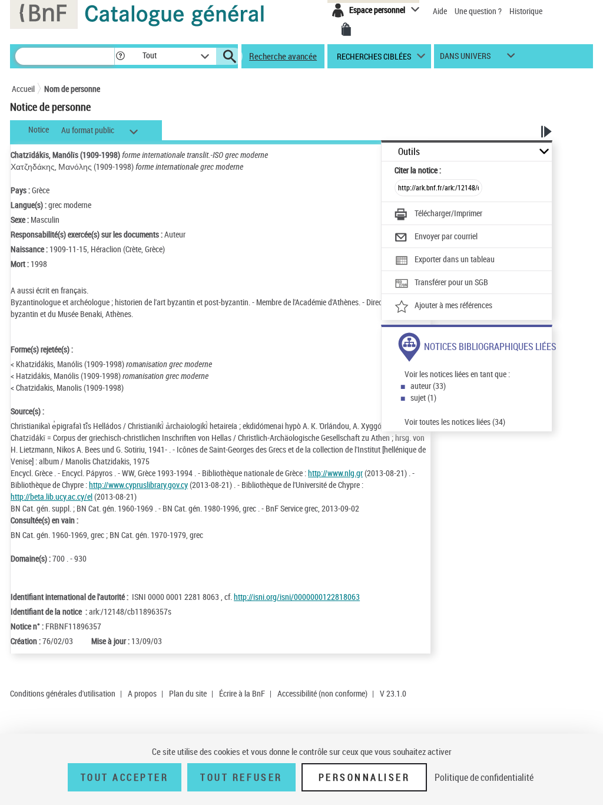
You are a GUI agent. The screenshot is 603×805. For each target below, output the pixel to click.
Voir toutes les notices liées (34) (455, 421)
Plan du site (188, 693)
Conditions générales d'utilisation (62, 693)
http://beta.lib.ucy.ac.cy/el (51, 496)
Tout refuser (241, 777)
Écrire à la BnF (242, 693)
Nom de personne (72, 88)
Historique (525, 11)
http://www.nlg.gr (335, 473)
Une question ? (479, 11)
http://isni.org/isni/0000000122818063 (297, 596)
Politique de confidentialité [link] (484, 777)
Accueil (23, 88)
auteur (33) (428, 385)
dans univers (465, 58)
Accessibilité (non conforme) (322, 693)
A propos (142, 693)
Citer (418, 170)
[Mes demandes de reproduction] (346, 29)
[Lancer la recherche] (230, 57)
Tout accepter (125, 777)
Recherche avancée (283, 56)
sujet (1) (423, 397)
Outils (409, 152)
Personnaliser (364, 777)
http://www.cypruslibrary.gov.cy (138, 484)
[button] (120, 56)
